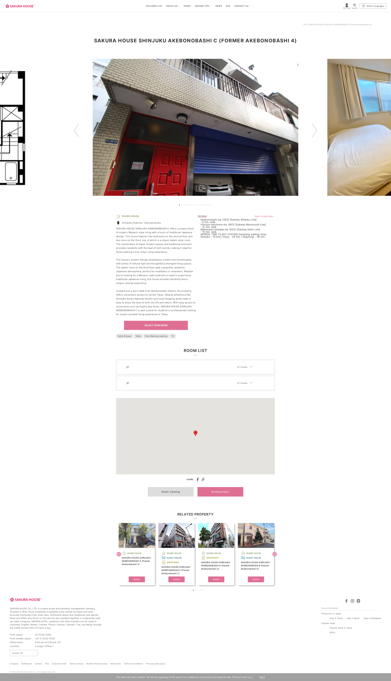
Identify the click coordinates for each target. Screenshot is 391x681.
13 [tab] (207, 205)
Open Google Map (263, 216)
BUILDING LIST (154, 6)
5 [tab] (189, 205)
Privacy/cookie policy (155, 664)
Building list (27, 664)
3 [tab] (184, 205)
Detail (136, 579)
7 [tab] (193, 205)
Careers (38, 664)
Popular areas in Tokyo (341, 628)
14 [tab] (209, 205)
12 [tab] (205, 205)
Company (14, 664)
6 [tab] (191, 205)
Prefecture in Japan (331, 613)
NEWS (219, 6)
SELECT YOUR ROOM (155, 325)
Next (314, 130)
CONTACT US (241, 6)
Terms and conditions (133, 664)
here (250, 677)
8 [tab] (196, 205)
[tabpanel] (195, 127)
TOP (305, 24)
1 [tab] (180, 205)
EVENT (187, 6)
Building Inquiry (220, 491)
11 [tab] (203, 205)
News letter (116, 664)
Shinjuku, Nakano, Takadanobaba (141, 222)
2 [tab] (182, 205)
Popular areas (328, 623)
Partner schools (76, 664)
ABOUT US (172, 6)
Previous (76, 130)
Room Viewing (170, 491)
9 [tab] (198, 205)
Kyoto (332, 632)
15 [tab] (212, 205)
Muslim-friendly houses (97, 664)
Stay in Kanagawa (372, 618)
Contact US (17, 653)
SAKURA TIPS (202, 6)
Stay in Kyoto (353, 618)
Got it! (262, 677)
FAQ (228, 6)
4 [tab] (187, 205)
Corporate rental (59, 664)
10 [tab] (200, 205)
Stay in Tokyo (336, 618)
